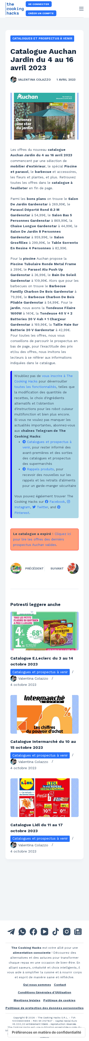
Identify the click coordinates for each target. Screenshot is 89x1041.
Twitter (42, 507)
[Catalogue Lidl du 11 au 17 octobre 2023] (44, 797)
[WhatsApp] (22, 931)
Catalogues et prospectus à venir (42, 38)
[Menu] (81, 8)
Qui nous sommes (37, 984)
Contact (60, 984)
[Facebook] (33, 931)
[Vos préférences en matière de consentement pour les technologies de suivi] (46, 1032)
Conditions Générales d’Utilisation (44, 992)
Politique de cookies (59, 1000)
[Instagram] (66, 931)
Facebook (56, 502)
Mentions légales (27, 1000)
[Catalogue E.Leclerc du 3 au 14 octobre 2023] (44, 631)
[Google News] (78, 931)
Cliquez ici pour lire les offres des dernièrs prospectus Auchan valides (42, 539)
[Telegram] (11, 931)
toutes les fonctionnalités (35, 387)
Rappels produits (40, 469)
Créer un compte (41, 13)
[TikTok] (55, 931)
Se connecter (38, 4)
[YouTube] (44, 931)
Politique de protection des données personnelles (44, 1008)
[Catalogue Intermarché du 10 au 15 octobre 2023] (44, 714)
